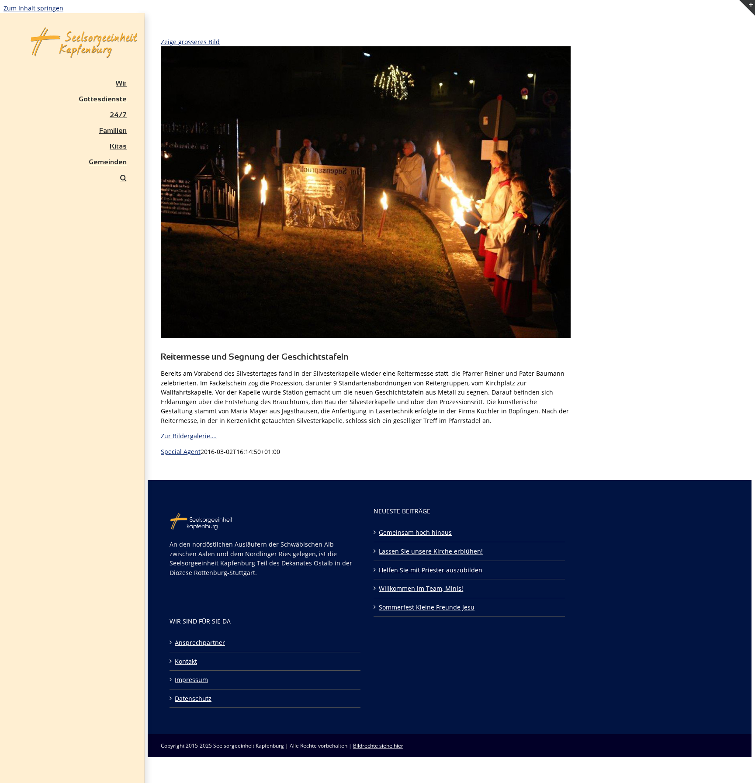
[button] (72, 178)
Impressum (191, 680)
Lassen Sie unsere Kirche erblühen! (431, 551)
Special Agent (181, 451)
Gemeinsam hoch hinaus (415, 532)
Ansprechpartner (200, 642)
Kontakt (186, 661)
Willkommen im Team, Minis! (421, 588)
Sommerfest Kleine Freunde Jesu (426, 607)
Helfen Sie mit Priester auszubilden (430, 570)
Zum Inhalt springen (33, 8)
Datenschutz (193, 698)
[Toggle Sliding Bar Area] (747, 26)
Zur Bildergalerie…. (189, 436)
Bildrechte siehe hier (378, 745)
